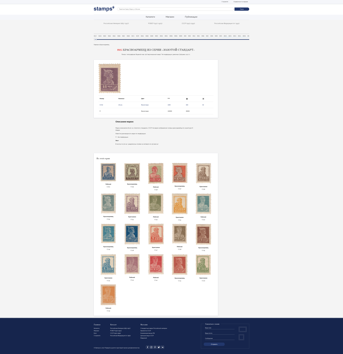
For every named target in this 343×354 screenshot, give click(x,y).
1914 (194, 36)
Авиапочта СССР (145, 331)
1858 (99, 36)
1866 (118, 36)
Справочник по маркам (240, 1)
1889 (151, 36)
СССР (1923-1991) (188, 23)
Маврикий (143, 338)
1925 (239, 36)
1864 (109, 36)
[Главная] (104, 9)
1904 (161, 36)
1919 (216, 36)
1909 (180, 36)
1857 (95, 36)
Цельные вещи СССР (147, 335)
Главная (96, 44)
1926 (244, 36)
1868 (128, 36)
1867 (123, 36)
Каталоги (150, 17)
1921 (220, 36)
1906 (170, 36)
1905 (166, 36)
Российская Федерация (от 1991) (226, 23)
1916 (203, 36)
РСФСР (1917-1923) (155, 23)
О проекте (225, 1)
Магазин (170, 17)
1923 (229, 36)
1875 (132, 36)
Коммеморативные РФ (147, 333)
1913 (189, 36)
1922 (225, 36)
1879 (137, 36)
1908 (175, 36)
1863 (104, 36)
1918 (211, 36)
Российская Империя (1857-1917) (116, 23)
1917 (207, 36)
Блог (95, 333)
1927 (248, 36)
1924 (234, 36)
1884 (142, 36)
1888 (147, 36)
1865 (114, 36)
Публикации (191, 17)
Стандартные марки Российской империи (153, 328)
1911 (185, 36)
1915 (198, 36)
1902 (156, 36)
